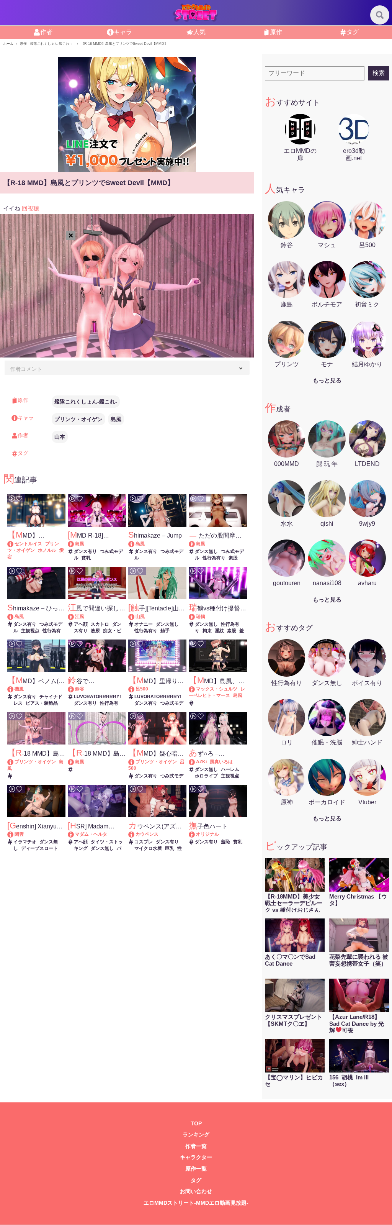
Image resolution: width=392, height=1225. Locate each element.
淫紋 (219, 630)
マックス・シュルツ (216, 689)
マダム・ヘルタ (91, 834)
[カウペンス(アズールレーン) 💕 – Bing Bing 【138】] (135, 834)
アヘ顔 (81, 624)
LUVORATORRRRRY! (97, 696)
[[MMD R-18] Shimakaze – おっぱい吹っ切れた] (74, 543)
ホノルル (47, 550)
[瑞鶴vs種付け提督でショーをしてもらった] (195, 616)
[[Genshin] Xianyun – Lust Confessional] (14, 834)
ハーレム (230, 769)
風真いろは (221, 761)
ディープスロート (39, 848)
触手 (165, 630)
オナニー (143, 624)
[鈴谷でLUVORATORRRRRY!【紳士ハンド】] (74, 689)
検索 (378, 73)
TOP (196, 1124)
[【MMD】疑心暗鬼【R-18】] (135, 761)
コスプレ (143, 842)
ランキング (196, 1135)
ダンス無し (206, 551)
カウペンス (147, 834)
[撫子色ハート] (195, 834)
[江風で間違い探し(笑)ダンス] (74, 616)
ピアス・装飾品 (42, 703)
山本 (59, 437)
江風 (79, 616)
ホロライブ (206, 776)
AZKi (201, 761)
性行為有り (214, 558)
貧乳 (86, 558)
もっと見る (327, 380)
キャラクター (196, 1157)
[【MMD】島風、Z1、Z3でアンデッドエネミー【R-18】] (195, 689)
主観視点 (30, 630)
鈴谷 (79, 689)
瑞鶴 (200, 616)
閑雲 (19, 834)
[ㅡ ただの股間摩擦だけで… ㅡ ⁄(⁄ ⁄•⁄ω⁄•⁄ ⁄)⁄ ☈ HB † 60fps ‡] (195, 543)
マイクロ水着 (148, 848)
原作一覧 (196, 1169)
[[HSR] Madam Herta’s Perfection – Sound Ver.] (74, 834)
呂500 (142, 689)
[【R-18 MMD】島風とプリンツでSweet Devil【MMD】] (14, 761)
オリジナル (207, 834)
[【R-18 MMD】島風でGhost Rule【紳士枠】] (74, 761)
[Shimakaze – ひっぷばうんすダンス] (14, 616)
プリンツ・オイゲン (78, 419)
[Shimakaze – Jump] (135, 543)
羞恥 (225, 842)
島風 (116, 419)
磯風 (19, 689)
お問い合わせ (196, 1191)
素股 (233, 558)
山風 (140, 616)
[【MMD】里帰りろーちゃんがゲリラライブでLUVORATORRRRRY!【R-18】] (135, 689)
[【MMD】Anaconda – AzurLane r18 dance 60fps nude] (14, 543)
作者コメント (26, 369)
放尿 (95, 630)
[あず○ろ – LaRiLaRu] (195, 761)
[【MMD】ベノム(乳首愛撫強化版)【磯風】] (14, 689)
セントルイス (28, 543)
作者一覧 (196, 1146)
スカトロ (100, 624)
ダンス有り (85, 551)
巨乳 (169, 848)
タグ (196, 1180)
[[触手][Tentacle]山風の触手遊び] (135, 616)
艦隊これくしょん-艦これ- (85, 401)
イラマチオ (24, 842)
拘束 (207, 630)
